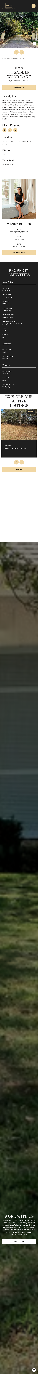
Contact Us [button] (19, 1241)
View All (19, 469)
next (21, 52)
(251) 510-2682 (19, 239)
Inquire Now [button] (19, 87)
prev (16, 52)
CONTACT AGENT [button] (19, 253)
